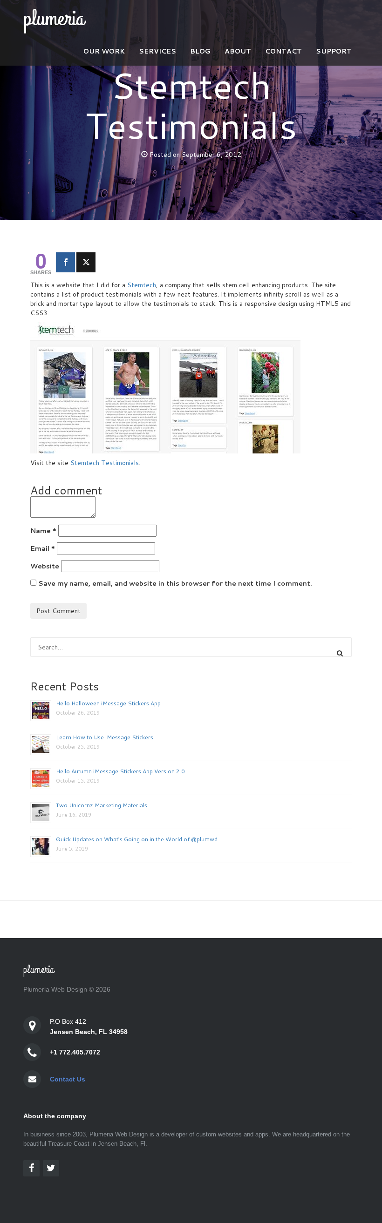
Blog (200, 51)
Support (334, 51)
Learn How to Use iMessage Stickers (104, 737)
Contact (283, 51)
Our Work (104, 51)
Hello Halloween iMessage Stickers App (108, 703)
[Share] (65, 262)
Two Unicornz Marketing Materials (101, 805)
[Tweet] (86, 262)
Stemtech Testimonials (104, 462)
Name (43, 530)
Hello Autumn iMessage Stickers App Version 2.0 (120, 771)
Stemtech (141, 285)
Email (42, 548)
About (238, 51)
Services (157, 51)
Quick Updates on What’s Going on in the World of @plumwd (137, 839)
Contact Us (67, 1079)
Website (44, 566)
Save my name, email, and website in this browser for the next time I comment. (175, 583)
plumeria (53, 18)
